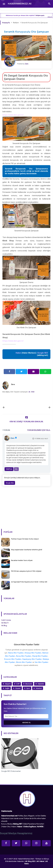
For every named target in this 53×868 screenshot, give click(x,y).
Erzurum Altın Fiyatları (12, 659)
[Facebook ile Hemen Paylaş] (9, 371)
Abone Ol (26, 723)
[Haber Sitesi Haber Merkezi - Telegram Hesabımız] (26, 843)
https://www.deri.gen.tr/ (13, 115)
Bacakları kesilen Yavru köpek (22, 560)
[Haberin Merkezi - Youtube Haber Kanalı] (46, 843)
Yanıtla (9, 469)
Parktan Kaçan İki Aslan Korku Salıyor (25, 539)
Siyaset (18, 688)
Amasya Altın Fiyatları (33, 653)
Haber (13, 827)
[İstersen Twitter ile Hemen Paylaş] (21, 371)
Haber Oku (6, 827)
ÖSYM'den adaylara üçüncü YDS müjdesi (26, 571)
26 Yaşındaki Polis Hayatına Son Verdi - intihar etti (29, 582)
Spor (28, 688)
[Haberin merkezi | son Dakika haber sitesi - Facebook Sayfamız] (6, 843)
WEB (32, 392)
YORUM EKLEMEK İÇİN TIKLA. (39, 430)
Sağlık (7, 688)
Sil (16, 469)
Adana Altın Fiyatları (16, 653)
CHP (18, 684)
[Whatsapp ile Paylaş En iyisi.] (45, 371)
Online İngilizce (29, 827)
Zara (13, 384)
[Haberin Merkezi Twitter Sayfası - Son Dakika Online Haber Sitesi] (16, 843)
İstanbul (39, 688)
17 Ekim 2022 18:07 (41, 438)
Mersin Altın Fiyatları (24, 662)
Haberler (41, 684)
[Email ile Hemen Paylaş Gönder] (33, 371)
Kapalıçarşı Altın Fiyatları (32, 659)
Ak (29, 392)
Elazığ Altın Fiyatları (40, 656)
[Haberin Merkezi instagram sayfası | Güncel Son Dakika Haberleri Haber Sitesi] (36, 843)
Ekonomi (28, 684)
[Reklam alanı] (26, 15)
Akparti (7, 684)
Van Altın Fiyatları (41, 662)
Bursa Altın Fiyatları (23, 656)
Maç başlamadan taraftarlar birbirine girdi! (26, 550)
